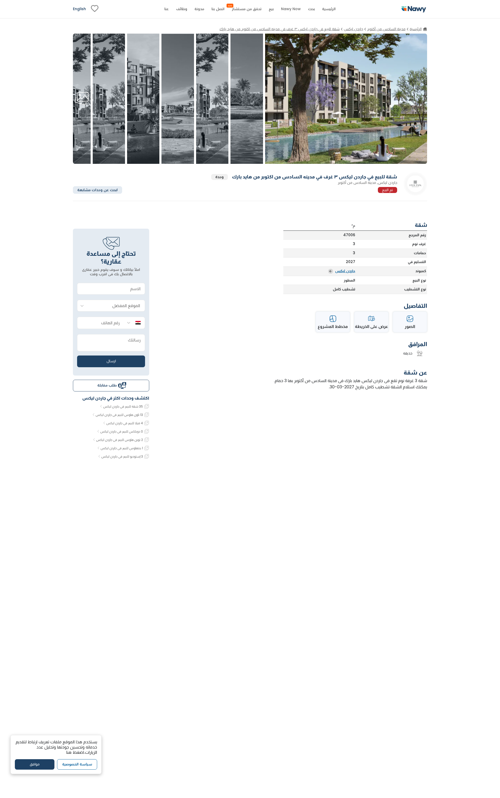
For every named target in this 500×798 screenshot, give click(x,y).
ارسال (111, 361)
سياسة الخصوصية (77, 764)
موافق (35, 764)
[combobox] (116, 306)
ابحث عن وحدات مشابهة (97, 189)
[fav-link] (94, 9)
